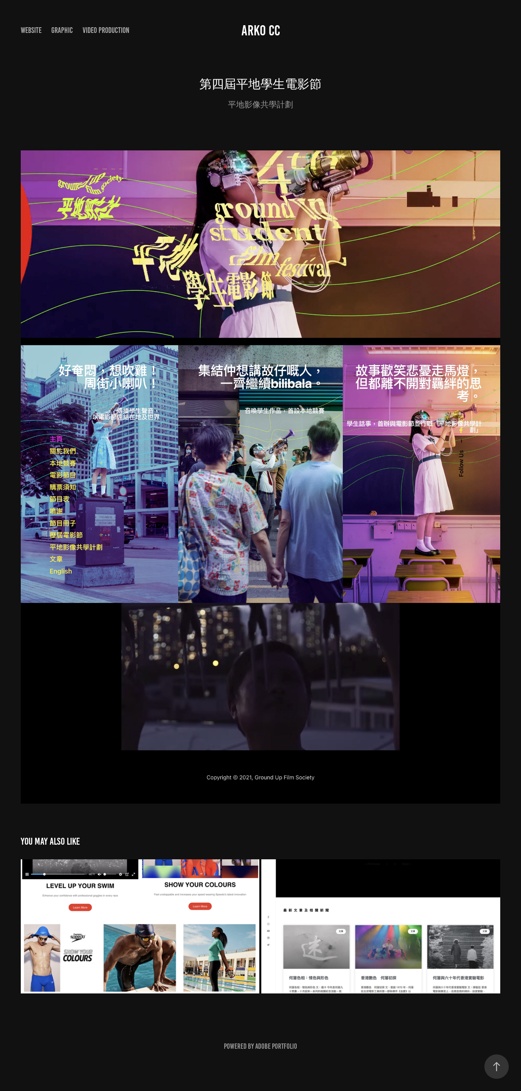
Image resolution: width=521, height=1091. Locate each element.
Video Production (106, 30)
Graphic (62, 30)
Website (31, 30)
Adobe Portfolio (276, 1046)
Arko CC (260, 30)
